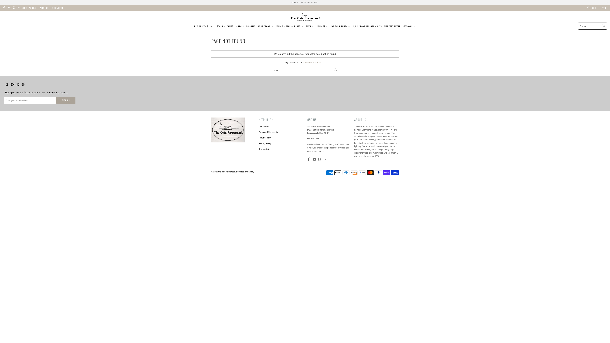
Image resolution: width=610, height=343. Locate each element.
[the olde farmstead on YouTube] (8, 8)
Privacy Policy (265, 143)
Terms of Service (266, 149)
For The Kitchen (339, 26)
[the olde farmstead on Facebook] (3, 8)
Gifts (309, 26)
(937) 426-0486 (29, 8)
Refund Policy (265, 138)
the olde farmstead (226, 172)
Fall (212, 26)
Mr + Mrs (250, 26)
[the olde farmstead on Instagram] (13, 8)
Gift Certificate (392, 26)
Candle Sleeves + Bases (288, 26)
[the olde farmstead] (305, 18)
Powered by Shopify (245, 172)
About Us (44, 8)
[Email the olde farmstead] (18, 8)
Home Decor (264, 26)
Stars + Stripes (225, 26)
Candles (321, 26)
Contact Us (57, 8)
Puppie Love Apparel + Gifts (367, 26)
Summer (240, 26)
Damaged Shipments (268, 132)
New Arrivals (201, 26)
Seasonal (408, 26)
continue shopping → (314, 62)
